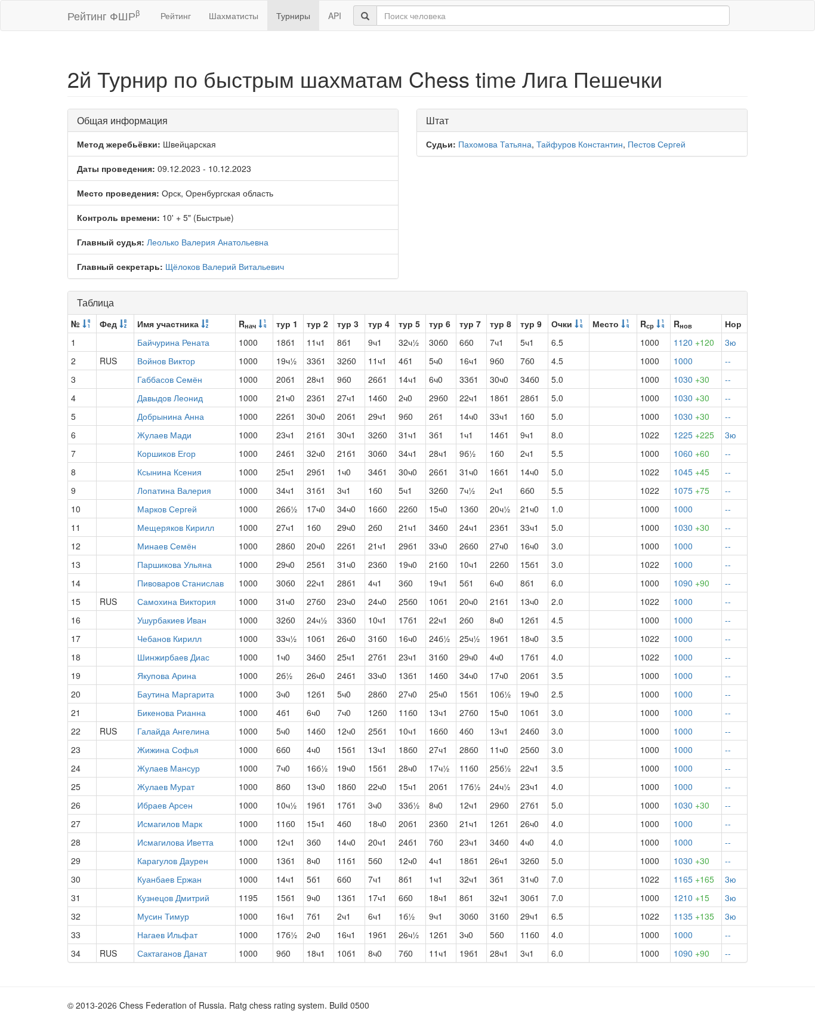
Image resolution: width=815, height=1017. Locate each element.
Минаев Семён (166, 546)
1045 (691, 472)
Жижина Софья (168, 749)
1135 (694, 916)
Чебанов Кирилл (169, 638)
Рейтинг (175, 15)
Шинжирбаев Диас (173, 657)
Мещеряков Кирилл (175, 527)
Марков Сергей (167, 509)
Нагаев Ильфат (167, 935)
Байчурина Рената (173, 342)
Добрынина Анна (170, 416)
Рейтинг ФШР (103, 15)
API (334, 15)
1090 (691, 583)
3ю (730, 342)
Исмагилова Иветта (175, 842)
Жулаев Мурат (166, 786)
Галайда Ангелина (173, 731)
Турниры (293, 15)
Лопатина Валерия (174, 490)
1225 (694, 435)
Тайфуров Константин (579, 144)
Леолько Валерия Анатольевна (207, 242)
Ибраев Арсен (165, 805)
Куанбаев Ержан (169, 879)
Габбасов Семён (169, 379)
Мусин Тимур (163, 916)
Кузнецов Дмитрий (173, 898)
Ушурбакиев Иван (171, 620)
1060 (691, 453)
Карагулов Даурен (172, 861)
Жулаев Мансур (168, 768)
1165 (694, 879)
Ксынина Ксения (169, 472)
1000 (683, 361)
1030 (691, 379)
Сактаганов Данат (172, 953)
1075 (691, 490)
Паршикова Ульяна (174, 564)
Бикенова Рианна (171, 712)
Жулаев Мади (164, 435)
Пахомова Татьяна (495, 144)
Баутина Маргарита (175, 694)
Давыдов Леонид (170, 398)
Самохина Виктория (176, 601)
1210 (691, 898)
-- (728, 361)
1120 (694, 342)
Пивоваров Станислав (180, 583)
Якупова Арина (166, 675)
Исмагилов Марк (169, 823)
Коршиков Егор (166, 453)
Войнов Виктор (166, 361)
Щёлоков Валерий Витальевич (224, 266)
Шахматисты (233, 15)
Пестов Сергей (657, 144)
